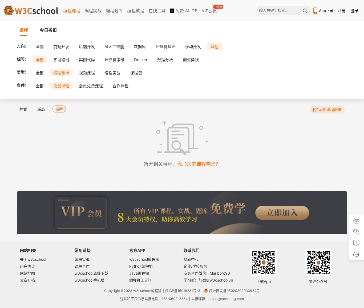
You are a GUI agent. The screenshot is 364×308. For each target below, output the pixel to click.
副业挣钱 (191, 59)
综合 (23, 109)
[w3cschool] (30, 10)
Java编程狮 (139, 273)
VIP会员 (210, 9)
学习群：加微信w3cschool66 (208, 280)
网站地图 (27, 273)
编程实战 (93, 10)
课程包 (136, 72)
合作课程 (120, 85)
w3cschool (142, 290)
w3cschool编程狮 (144, 259)
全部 (40, 46)
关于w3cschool (33, 259)
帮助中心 (191, 259)
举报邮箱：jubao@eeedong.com (217, 299)
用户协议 (27, 266)
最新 (59, 109)
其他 (215, 46)
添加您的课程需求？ (198, 164)
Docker (141, 59)
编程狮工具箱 (140, 280)
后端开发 (87, 46)
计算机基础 (165, 46)
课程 (23, 30)
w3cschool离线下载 (91, 273)
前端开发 (61, 46)
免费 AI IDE (185, 10)
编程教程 (135, 10)
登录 (354, 10)
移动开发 (193, 46)
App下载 (326, 10)
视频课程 (87, 72)
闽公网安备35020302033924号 (234, 290)
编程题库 (114, 10)
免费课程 (61, 85)
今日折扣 (48, 30)
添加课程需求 (330, 109)
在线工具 (156, 10)
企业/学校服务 (195, 266)
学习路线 (61, 59)
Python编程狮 (141, 266)
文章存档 (27, 280)
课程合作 (82, 266)
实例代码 (87, 59)
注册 (341, 10)
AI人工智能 (114, 46)
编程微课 (61, 72)
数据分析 (165, 59)
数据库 (140, 46)
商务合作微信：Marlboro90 (207, 273)
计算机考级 (114, 59)
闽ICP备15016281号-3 (182, 290)
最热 (41, 109)
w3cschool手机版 (89, 280)
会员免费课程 (91, 85)
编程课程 (71, 10)
